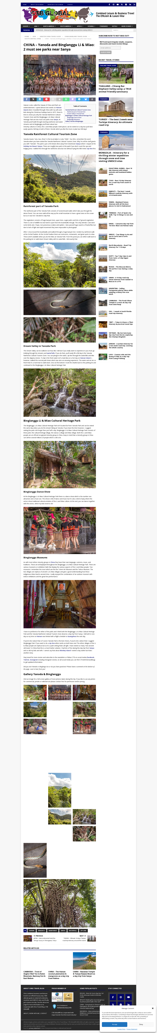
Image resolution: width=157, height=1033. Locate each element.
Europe (25, 26)
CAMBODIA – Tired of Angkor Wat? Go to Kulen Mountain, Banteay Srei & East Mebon (34, 975)
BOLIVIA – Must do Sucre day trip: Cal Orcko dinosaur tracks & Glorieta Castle (91, 995)
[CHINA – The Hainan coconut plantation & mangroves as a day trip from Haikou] (59, 960)
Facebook (90, 657)
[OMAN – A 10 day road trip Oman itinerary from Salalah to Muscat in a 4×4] (103, 280)
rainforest (53, 931)
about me (46, 1002)
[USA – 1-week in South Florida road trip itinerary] (103, 313)
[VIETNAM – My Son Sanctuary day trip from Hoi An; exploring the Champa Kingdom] (103, 335)
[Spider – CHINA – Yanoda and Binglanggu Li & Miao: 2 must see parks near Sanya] (84, 833)
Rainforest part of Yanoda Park (76, 112)
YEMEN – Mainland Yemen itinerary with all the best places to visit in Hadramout (120, 204)
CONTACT (70, 4)
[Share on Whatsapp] (66, 99)
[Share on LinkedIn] (40, 99)
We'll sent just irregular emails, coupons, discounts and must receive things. (116, 43)
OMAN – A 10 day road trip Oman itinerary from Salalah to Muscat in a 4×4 (121, 279)
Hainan (39, 636)
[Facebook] (109, 4)
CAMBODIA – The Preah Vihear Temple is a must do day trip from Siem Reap (120, 302)
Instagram (34, 660)
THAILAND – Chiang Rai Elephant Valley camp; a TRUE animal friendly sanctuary (115, 89)
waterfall (73, 931)
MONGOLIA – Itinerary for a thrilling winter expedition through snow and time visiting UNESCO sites (114, 156)
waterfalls (51, 353)
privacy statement (34, 1028)
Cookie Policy (121, 1029)
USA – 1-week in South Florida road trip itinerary (120, 312)
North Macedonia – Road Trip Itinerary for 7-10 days (120, 246)
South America (65, 26)
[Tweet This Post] (33, 99)
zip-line (89, 149)
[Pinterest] (126, 4)
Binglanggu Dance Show (74, 117)
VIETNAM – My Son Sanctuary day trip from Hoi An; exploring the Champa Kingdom (121, 335)
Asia (35, 26)
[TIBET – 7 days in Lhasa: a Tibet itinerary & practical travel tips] (103, 324)
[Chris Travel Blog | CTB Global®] (78, 23)
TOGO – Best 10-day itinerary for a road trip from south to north (120, 182)
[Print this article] (59, 99)
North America (48, 26)
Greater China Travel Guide (50, 36)
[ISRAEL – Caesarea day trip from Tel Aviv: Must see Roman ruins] (103, 226)
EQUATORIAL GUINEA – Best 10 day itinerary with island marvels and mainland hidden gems (120, 171)
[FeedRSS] (134, 4)
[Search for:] (123, 30)
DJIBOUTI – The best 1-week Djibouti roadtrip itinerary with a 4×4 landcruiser (120, 193)
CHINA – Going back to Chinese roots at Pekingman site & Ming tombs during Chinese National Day (92, 1006)
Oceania (91, 26)
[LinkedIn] (130, 4)
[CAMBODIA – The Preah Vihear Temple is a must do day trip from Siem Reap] (103, 303)
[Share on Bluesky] (85, 99)
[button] (153, 1008)
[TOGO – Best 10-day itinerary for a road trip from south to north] (103, 183)
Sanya (56, 119)
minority (41, 931)
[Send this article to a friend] (53, 99)
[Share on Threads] (92, 99)
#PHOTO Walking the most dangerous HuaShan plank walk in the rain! (92, 1001)
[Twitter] (122, 4)
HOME (24, 4)
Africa (79, 26)
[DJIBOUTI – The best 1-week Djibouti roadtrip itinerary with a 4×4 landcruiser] (103, 193)
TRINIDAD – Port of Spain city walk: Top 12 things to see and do (121, 215)
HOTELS (114, 26)
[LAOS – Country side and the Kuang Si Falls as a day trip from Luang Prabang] (103, 357)
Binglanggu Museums (73, 119)
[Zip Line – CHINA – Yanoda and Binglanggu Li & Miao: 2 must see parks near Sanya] (59, 709)
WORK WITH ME (34, 1013)
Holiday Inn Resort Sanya (32, 146)
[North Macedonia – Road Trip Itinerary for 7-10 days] (103, 247)
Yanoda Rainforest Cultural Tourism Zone (78, 110)
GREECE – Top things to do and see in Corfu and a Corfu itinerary (120, 236)
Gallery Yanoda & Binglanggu (74, 121)
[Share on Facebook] (26, 99)
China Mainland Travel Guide (76, 36)
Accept (114, 1024)
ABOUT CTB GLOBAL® (37, 4)
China (53, 562)
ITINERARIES (104, 26)
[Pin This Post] (46, 99)
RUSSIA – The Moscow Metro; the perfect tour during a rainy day (121, 269)
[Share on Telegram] (79, 99)
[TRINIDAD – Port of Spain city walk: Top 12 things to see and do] (103, 215)
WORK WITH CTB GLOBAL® (55, 4)
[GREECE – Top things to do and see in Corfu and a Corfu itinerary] (103, 237)
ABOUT (25, 1013)
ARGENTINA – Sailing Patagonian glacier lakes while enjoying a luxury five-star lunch (121, 291)
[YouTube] (118, 4)
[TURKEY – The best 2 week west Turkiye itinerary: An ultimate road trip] (116, 107)
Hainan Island (85, 358)
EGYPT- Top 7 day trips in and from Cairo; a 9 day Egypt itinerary (120, 258)
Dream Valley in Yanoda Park (75, 113)
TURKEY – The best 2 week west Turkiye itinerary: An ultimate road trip (116, 122)
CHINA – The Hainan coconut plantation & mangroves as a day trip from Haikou (58, 975)
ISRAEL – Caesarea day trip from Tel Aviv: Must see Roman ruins (121, 225)
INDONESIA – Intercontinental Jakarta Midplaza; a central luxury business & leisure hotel (92, 1013)
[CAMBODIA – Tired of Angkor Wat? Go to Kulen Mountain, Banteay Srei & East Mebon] (34, 960)
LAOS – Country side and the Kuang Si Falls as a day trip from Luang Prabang (120, 356)
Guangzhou (72, 636)
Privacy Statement (132, 1029)
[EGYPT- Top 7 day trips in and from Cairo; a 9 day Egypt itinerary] (103, 258)
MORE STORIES (126, 26)
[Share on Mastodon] (72, 99)
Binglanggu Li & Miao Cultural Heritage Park (78, 115)
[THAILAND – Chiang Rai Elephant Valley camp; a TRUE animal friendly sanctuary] (116, 74)
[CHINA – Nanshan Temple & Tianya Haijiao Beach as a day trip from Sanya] (84, 960)
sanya (63, 931)
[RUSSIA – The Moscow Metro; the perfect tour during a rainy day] (103, 269)
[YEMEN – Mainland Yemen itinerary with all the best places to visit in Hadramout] (103, 204)
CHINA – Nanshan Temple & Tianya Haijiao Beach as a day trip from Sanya (84, 974)
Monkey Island (65, 650)
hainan (31, 931)
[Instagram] (113, 4)
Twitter (26, 660)
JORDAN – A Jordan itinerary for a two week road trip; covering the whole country (121, 346)
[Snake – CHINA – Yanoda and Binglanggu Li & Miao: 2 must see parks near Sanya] (35, 860)
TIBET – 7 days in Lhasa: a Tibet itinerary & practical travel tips (121, 323)
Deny (141, 1024)
